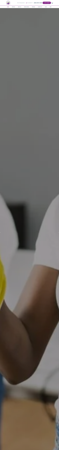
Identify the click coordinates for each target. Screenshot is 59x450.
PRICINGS (33, 6)
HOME (8, 6)
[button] (0, 232)
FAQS (50, 6)
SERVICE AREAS (26, 6)
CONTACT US (40, 6)
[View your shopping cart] (52, 3)
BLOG (46, 6)
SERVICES (13, 6)
